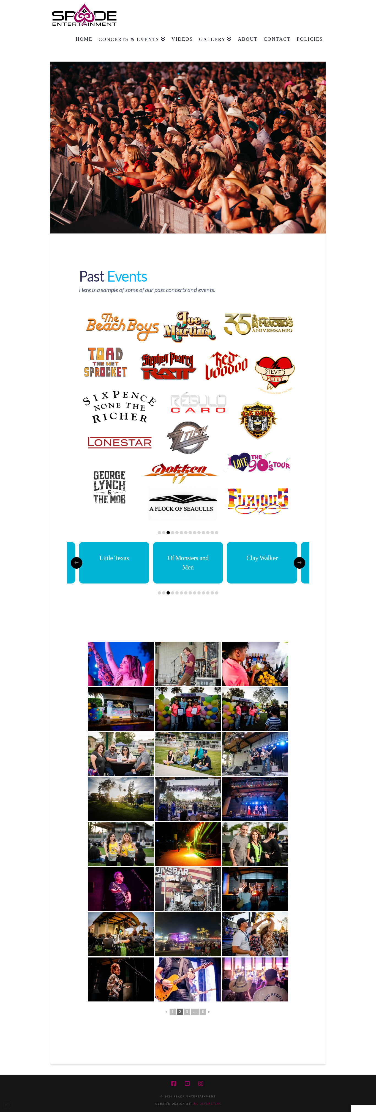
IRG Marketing (207, 1103)
